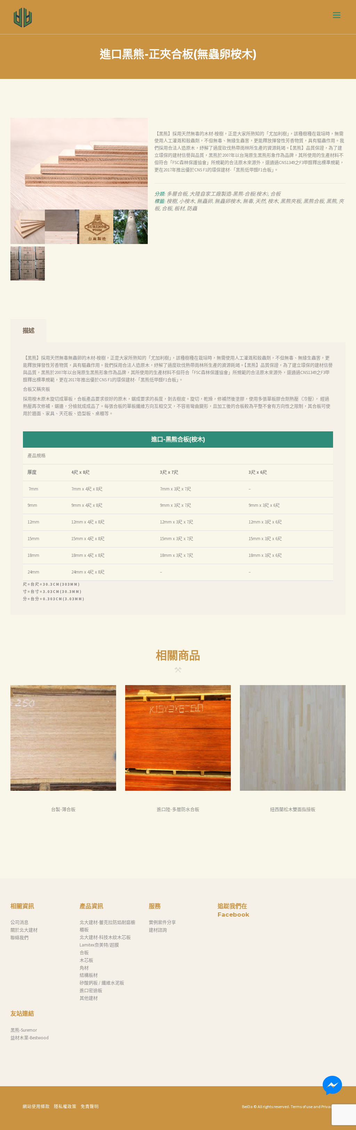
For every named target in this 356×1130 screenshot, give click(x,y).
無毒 (248, 201)
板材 (179, 208)
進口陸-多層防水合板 (178, 809)
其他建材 (89, 998)
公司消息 (19, 922)
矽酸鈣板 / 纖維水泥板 (102, 983)
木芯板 (86, 960)
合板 (275, 194)
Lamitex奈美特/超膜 (99, 945)
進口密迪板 (91, 990)
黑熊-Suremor (23, 1030)
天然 (260, 201)
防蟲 (192, 208)
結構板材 (89, 975)
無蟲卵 (204, 201)
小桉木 (187, 201)
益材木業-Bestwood (29, 1038)
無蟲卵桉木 (228, 201)
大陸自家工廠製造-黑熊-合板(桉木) (228, 194)
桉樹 (172, 201)
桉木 (273, 201)
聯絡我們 (19, 938)
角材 (84, 968)
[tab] (28, 331)
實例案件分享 (162, 922)
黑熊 (331, 201)
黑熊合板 (313, 201)
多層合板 (177, 194)
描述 (28, 330)
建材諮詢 (158, 930)
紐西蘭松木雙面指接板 (292, 809)
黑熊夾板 (290, 201)
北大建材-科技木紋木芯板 (105, 937)
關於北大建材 (24, 930)
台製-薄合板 (63, 809)
